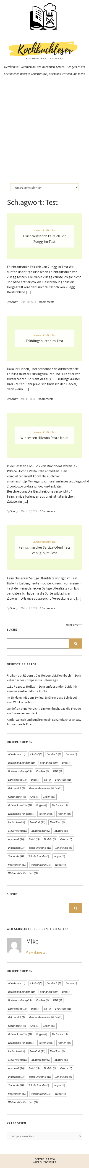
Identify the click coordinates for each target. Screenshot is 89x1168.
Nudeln (50, 839)
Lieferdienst (17, 822)
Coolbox (42, 771)
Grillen (49, 796)
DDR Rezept (17, 779)
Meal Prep (57, 822)
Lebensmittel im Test (44, 230)
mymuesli (16, 839)
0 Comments (46, 301)
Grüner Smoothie (20, 805)
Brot (66, 762)
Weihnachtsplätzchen (23, 873)
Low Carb (37, 822)
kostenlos (46, 813)
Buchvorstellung (20, 771)
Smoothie (16, 856)
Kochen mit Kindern (21, 813)
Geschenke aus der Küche (45, 788)
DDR (57, 771)
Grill (34, 796)
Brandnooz (49, 762)
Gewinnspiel (17, 796)
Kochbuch (60, 805)
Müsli (34, 839)
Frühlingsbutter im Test (44, 340)
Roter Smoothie (40, 847)
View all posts (35, 952)
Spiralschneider (39, 856)
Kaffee (41, 805)
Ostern (66, 839)
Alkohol (36, 754)
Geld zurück (16, 788)
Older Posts (74, 625)
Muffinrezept (40, 830)
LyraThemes (49, 1162)
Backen (71, 754)
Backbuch (54, 754)
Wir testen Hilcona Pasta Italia (44, 437)
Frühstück (63, 779)
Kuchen (64, 813)
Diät (35, 779)
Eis (47, 779)
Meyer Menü (17, 830)
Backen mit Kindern (22, 762)
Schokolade (63, 847)
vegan (59, 856)
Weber (60, 864)
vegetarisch (17, 864)
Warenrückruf (41, 864)
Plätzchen (16, 847)
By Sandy (12, 301)
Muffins (61, 830)
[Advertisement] (44, 129)
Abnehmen (17, 754)
